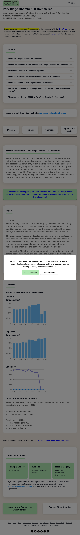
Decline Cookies (49, 272)
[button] (40, 267)
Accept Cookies (30, 272)
